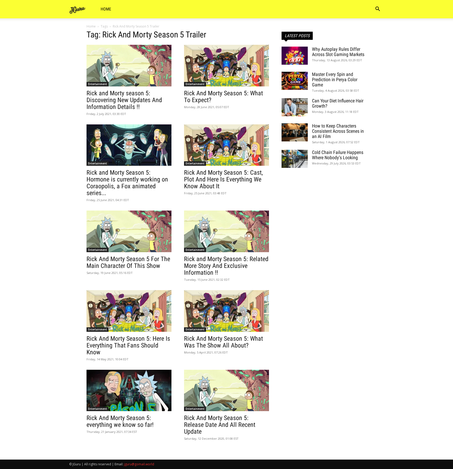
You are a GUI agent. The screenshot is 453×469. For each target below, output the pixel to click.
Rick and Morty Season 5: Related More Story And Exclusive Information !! (226, 265)
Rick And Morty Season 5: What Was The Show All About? (223, 342)
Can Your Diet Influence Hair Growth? (337, 103)
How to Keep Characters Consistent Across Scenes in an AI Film (338, 131)
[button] (377, 9)
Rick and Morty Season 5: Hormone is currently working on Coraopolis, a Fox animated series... (127, 183)
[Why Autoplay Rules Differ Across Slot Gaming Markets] (295, 56)
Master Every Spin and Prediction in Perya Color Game (334, 79)
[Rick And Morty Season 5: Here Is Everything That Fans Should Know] (129, 311)
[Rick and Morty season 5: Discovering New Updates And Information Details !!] (129, 65)
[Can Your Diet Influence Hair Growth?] (295, 107)
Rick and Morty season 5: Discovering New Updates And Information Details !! (124, 100)
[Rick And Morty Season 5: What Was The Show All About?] (226, 311)
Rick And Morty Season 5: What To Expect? (223, 97)
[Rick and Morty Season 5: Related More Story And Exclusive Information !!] (226, 231)
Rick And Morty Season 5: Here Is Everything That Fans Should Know (128, 345)
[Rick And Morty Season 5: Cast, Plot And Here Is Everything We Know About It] (226, 145)
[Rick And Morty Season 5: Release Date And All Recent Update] (226, 390)
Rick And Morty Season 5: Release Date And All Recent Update (219, 424)
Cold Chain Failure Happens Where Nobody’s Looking (337, 155)
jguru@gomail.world (139, 464)
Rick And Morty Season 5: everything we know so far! (120, 421)
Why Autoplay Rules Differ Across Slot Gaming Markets (338, 51)
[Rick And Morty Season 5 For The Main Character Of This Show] (129, 231)
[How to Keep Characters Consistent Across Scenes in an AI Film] (295, 132)
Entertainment (97, 84)
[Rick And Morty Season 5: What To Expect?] (226, 65)
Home (106, 9)
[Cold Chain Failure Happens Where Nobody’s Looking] (295, 159)
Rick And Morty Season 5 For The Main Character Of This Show (128, 262)
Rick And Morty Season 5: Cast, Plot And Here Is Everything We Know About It (223, 179)
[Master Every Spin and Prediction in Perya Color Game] (295, 81)
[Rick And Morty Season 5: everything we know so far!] (129, 390)
